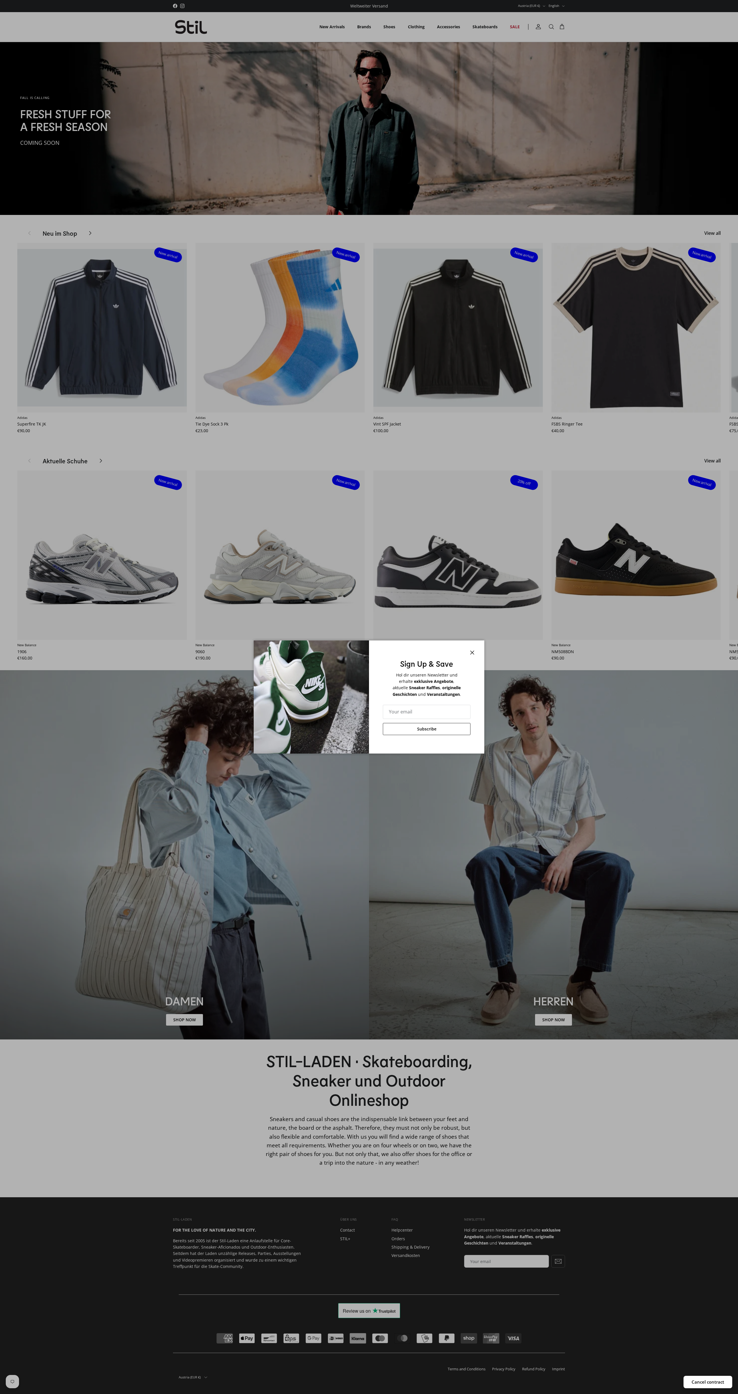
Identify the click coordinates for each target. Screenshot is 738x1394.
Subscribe (426, 729)
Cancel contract (708, 1382)
